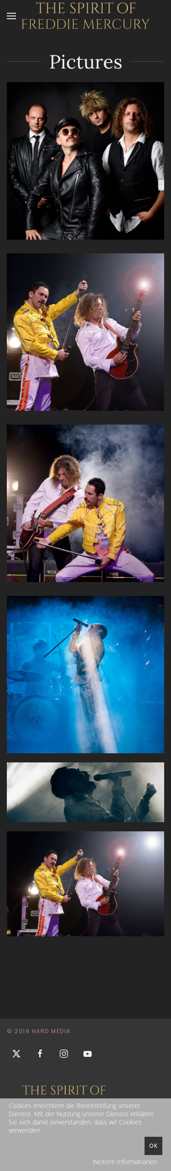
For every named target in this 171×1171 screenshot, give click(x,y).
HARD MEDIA (51, 1031)
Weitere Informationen (125, 1161)
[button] (11, 16)
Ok (153, 1146)
